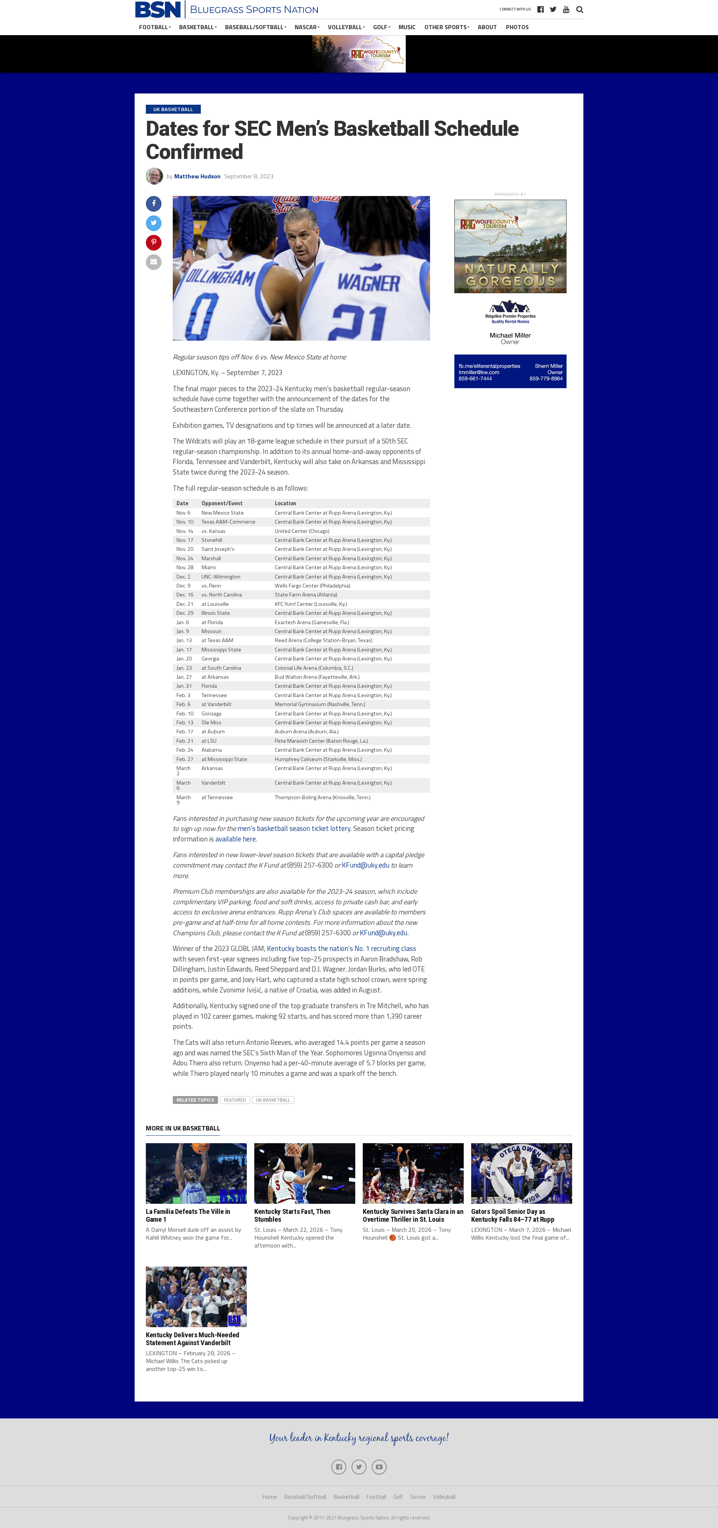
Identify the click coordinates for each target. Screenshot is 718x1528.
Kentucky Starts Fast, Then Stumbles (292, 1215)
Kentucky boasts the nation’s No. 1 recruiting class (341, 948)
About (487, 26)
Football (153, 26)
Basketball (196, 26)
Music (407, 26)
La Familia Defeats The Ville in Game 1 (188, 1215)
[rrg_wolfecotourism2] (510, 290)
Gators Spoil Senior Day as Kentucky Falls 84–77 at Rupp (512, 1215)
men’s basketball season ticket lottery (293, 828)
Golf (380, 26)
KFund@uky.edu (365, 865)
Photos (517, 26)
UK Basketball (273, 1100)
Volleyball (345, 26)
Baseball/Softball (254, 26)
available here (235, 839)
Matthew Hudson (197, 176)
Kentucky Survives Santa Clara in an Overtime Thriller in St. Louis (413, 1215)
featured (235, 1100)
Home (270, 1496)
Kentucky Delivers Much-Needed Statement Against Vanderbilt (192, 1339)
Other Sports (445, 26)
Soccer (418, 1496)
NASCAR (306, 26)
